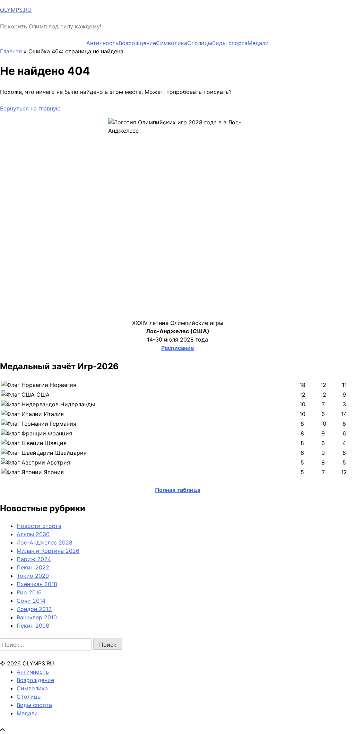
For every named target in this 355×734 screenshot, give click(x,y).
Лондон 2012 (34, 608)
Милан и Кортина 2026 (48, 550)
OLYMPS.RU (16, 9)
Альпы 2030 (33, 534)
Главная (11, 51)
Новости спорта (39, 525)
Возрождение (137, 42)
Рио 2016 (29, 592)
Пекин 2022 (33, 567)
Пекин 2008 (33, 625)
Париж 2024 (34, 559)
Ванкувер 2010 (37, 617)
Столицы (199, 42)
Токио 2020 (33, 575)
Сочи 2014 (31, 600)
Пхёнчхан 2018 (37, 584)
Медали (258, 42)
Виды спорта (230, 42)
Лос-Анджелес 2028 (44, 542)
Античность (102, 42)
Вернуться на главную (30, 108)
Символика (171, 42)
